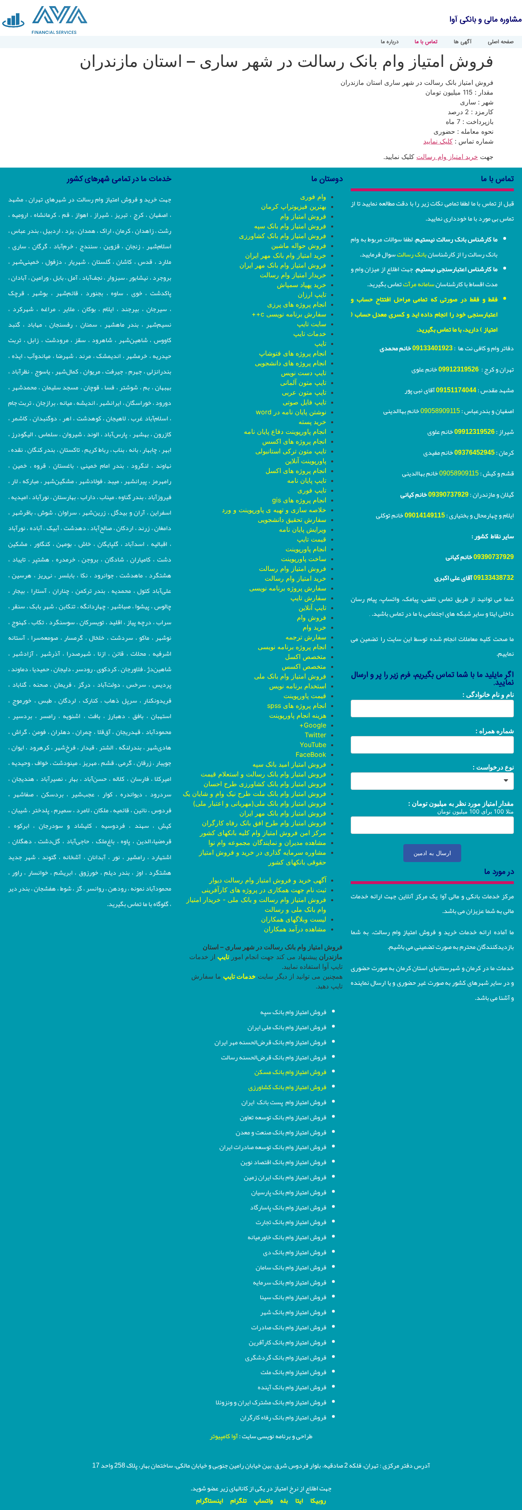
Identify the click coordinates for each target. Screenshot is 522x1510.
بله (284, 1500)
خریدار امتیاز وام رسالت (293, 275)
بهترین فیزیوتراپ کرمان (293, 206)
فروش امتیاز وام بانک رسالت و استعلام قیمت (263, 774)
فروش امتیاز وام (303, 216)
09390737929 (448, 494)
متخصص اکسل (305, 656)
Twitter (315, 735)
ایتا (299, 1500)
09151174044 (456, 390)
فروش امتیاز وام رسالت (292, 568)
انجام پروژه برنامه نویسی (292, 647)
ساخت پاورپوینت (303, 559)
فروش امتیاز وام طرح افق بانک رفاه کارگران (264, 823)
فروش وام (311, 617)
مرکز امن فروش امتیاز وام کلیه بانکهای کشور (263, 833)
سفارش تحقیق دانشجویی (292, 519)
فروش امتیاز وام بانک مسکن (290, 1072)
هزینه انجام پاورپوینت (297, 715)
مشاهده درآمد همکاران (295, 929)
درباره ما (389, 42)
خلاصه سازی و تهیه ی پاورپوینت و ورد (274, 510)
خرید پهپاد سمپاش (301, 285)
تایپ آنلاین (312, 608)
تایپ (320, 343)
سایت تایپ (311, 324)
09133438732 (493, 577)
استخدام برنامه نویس (297, 686)
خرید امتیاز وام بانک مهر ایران (285, 255)
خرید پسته (312, 422)
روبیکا (318, 1500)
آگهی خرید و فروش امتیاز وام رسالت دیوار (267, 880)
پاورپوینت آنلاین (305, 461)
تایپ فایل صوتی (304, 402)
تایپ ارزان (312, 294)
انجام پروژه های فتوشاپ (292, 353)
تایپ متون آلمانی (303, 382)
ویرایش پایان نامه (302, 529)
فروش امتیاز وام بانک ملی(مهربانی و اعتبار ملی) (259, 803)
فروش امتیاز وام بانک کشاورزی (282, 236)
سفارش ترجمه (305, 637)
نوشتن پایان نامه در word (291, 412)
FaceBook (311, 754)
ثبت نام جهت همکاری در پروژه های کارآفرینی (263, 890)
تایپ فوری (311, 490)
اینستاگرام (209, 1500)
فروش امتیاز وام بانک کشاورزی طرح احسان (264, 784)
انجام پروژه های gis (299, 500)
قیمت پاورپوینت (304, 696)
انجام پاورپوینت (305, 549)
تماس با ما (426, 42)
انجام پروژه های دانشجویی (290, 363)
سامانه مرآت (418, 284)
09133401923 (432, 348)
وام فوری (313, 196)
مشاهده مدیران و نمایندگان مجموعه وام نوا (267, 842)
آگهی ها (462, 42)
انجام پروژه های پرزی (296, 304)
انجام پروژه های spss (296, 705)
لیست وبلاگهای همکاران (293, 919)
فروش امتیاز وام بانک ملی (290, 676)
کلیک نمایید (438, 141)
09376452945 (474, 452)
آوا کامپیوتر (224, 1436)
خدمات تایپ (309, 333)
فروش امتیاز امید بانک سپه (289, 764)
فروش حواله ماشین (298, 245)
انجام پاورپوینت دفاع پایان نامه (285, 431)
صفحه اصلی (501, 42)
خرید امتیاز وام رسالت (447, 157)
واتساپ (263, 1500)
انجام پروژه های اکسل (295, 470)
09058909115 (440, 411)
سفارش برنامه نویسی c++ (289, 314)
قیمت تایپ (311, 539)
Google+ (312, 725)
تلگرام (238, 1500)
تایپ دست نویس (303, 373)
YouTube (313, 745)
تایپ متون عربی (304, 392)
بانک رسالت (412, 254)
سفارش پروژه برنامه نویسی (287, 588)
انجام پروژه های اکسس (294, 441)
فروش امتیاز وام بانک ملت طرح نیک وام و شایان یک (254, 793)
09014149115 (425, 515)
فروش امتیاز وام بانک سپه (290, 226)
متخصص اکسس (304, 666)
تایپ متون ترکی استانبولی (290, 451)
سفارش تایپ (308, 598)
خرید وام (314, 627)
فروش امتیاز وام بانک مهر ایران (282, 265)
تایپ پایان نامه (306, 480)
